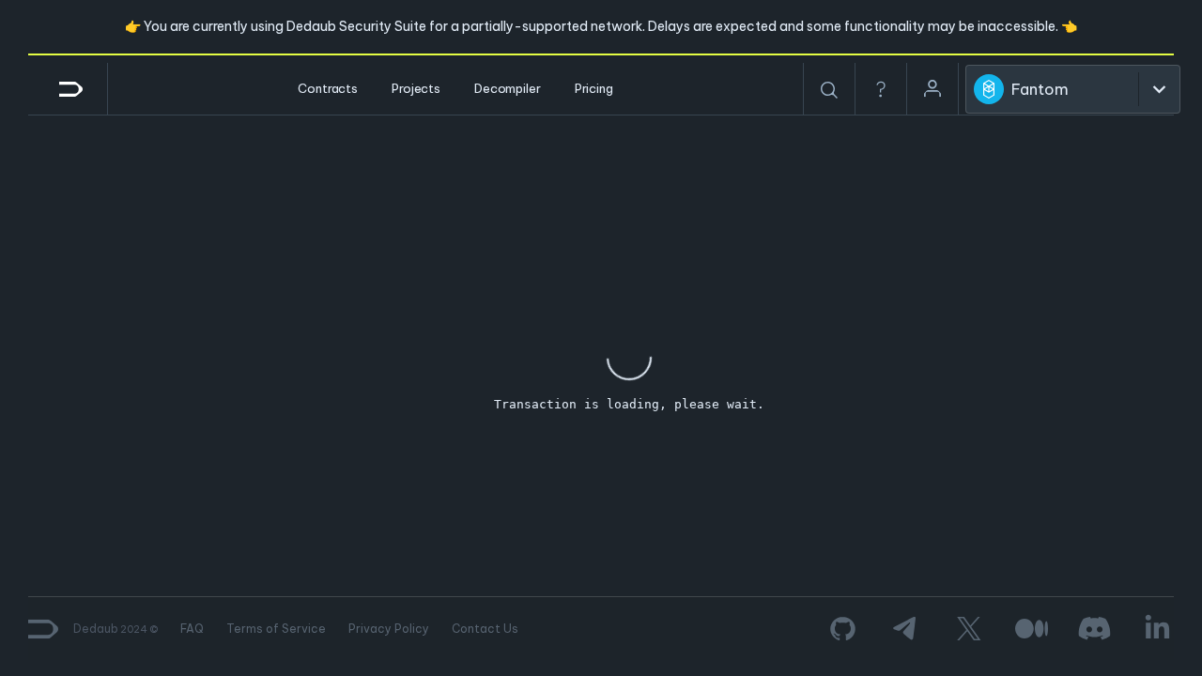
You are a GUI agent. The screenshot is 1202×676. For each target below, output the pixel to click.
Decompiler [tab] (507, 88)
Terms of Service (276, 629)
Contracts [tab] (328, 88)
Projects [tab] (416, 88)
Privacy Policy (388, 629)
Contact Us (485, 629)
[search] (829, 90)
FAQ (192, 629)
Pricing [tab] (594, 88)
